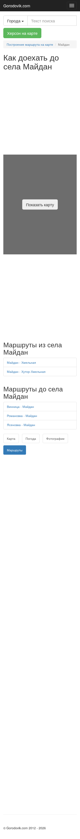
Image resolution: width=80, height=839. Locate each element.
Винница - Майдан (20, 406)
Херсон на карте (22, 33)
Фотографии (55, 438)
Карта (11, 438)
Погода (31, 438)
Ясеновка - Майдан (21, 424)
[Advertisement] (40, 112)
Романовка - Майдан (22, 415)
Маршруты (14, 450)
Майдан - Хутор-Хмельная (26, 371)
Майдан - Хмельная (21, 362)
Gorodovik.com (16, 5)
